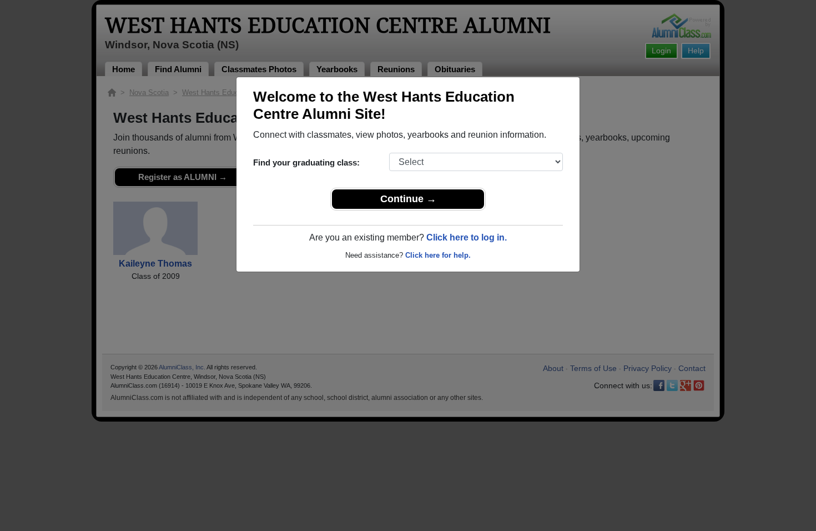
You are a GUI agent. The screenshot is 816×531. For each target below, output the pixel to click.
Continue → (408, 198)
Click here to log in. (466, 237)
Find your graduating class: (306, 162)
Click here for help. (438, 255)
